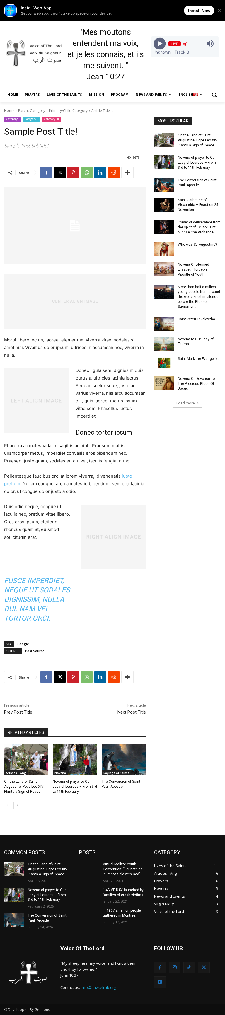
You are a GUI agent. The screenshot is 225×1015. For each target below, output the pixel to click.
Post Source (35, 651)
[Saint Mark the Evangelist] (164, 363)
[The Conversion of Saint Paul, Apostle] (124, 759)
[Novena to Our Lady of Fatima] (164, 344)
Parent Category (31, 110)
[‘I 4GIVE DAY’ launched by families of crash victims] (89, 895)
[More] (127, 172)
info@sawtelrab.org (98, 987)
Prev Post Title (18, 712)
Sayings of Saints (116, 773)
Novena (60, 773)
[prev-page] (7, 805)
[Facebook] (46, 172)
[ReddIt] (114, 172)
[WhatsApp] (87, 172)
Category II (31, 119)
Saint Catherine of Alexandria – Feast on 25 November (198, 205)
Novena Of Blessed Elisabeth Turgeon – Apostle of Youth (194, 269)
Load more (185, 403)
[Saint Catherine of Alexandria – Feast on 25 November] (164, 205)
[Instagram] (174, 967)
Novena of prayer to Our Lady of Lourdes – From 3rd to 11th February (75, 787)
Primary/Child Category (68, 110)
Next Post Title (131, 712)
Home (9, 110)
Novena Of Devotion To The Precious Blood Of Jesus (196, 384)
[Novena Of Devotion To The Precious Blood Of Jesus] (164, 383)
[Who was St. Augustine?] (164, 249)
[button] (214, 95)
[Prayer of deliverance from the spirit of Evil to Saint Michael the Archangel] (164, 227)
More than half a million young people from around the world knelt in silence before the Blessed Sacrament (199, 297)
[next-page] (17, 805)
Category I (12, 119)
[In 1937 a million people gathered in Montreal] (89, 915)
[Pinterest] (73, 172)
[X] (60, 172)
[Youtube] (160, 982)
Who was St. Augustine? (197, 244)
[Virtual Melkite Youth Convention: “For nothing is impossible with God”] (89, 869)
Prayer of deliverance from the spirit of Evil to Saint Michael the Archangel (199, 227)
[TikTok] (189, 967)
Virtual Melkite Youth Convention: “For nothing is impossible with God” (123, 869)
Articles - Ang (16, 773)
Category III (51, 119)
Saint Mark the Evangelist (198, 359)
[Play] (159, 43)
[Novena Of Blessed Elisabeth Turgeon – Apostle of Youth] (164, 269)
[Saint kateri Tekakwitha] (164, 324)
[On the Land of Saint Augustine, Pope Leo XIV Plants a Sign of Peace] (26, 759)
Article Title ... (102, 110)
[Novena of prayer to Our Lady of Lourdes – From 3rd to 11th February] (75, 759)
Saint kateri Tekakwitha (196, 319)
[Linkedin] (100, 172)
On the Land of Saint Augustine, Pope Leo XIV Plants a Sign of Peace (24, 787)
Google (23, 644)
